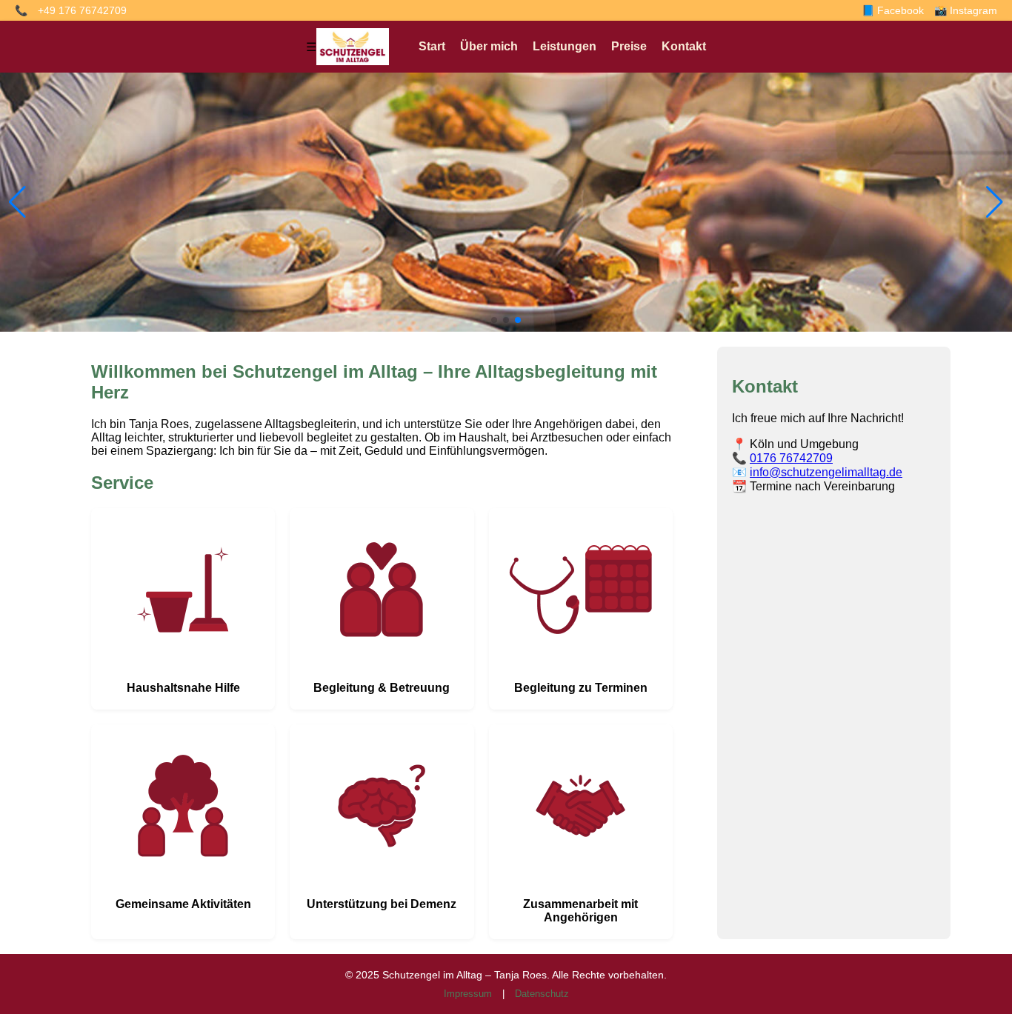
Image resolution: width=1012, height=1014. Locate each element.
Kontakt (684, 46)
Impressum (468, 993)
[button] (494, 320)
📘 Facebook (893, 10)
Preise (629, 46)
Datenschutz (542, 993)
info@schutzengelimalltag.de (826, 472)
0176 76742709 (791, 458)
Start (432, 46)
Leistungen (564, 46)
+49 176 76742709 (82, 10)
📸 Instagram (965, 10)
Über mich (489, 46)
